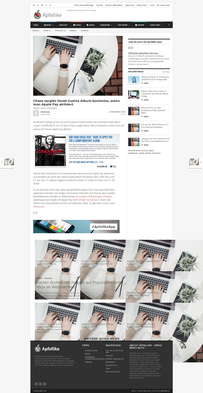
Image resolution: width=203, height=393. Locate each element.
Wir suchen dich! (113, 372)
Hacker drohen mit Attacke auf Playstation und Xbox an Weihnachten (78, 284)
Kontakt (109, 356)
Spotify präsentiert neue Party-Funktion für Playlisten (143, 294)
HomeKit (73, 30)
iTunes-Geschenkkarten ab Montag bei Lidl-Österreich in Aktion (97, 263)
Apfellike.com (48, 14)
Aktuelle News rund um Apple (141, 150)
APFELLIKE (39, 391)
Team (108, 369)
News (43, 108)
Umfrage (88, 362)
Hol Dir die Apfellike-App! (115, 351)
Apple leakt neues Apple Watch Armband (143, 262)
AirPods (36, 30)
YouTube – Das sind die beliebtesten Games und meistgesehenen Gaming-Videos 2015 (49, 328)
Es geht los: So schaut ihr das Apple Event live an (51, 262)
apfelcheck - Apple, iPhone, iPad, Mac (144, 153)
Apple (36, 108)
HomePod (84, 30)
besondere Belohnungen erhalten (94, 196)
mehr (145, 83)
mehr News (166, 72)
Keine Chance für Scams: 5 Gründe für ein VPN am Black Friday (154, 93)
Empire (87, 354)
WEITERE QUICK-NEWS (101, 338)
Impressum (110, 362)
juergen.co (165, 391)
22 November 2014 (117, 111)
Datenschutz (111, 365)
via (35, 212)
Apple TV (47, 30)
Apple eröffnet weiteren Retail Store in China (97, 325)
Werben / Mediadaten (114, 359)
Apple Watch (60, 30)
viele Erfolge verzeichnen (86, 199)
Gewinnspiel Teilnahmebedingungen (92, 358)
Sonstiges (52, 108)
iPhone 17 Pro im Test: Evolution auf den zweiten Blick (153, 110)
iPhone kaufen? (91, 351)
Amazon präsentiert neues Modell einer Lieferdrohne (141, 325)
